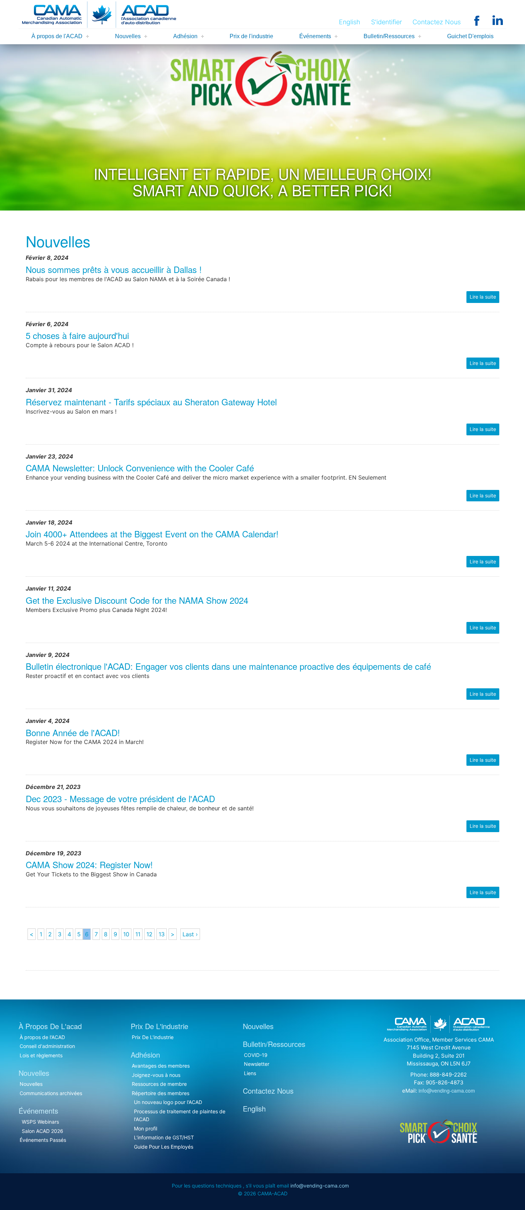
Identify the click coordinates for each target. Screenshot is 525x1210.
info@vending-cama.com (447, 1090)
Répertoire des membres (160, 1093)
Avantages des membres (161, 1066)
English (349, 22)
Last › (190, 934)
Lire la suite (483, 297)
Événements (315, 36)
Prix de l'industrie (251, 36)
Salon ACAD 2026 (42, 1131)
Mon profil (145, 1128)
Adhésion (185, 36)
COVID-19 (256, 1055)
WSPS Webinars (40, 1122)
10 (126, 934)
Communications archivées (51, 1093)
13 (162, 934)
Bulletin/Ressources (389, 36)
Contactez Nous (436, 22)
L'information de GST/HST (164, 1137)
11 (137, 934)
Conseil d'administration (47, 1046)
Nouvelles (128, 36)
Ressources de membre (159, 1084)
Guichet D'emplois (470, 36)
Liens (250, 1073)
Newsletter (256, 1064)
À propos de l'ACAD (56, 36)
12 (149, 934)
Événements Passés (43, 1140)
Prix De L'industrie (153, 1037)
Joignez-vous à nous (156, 1075)
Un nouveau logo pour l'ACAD (168, 1102)
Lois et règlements (41, 1055)
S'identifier (386, 22)
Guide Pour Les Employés (163, 1147)
